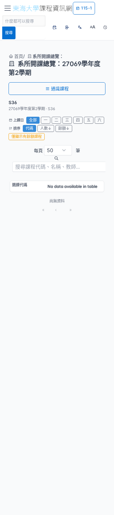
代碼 (29, 128)
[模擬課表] (54, 27)
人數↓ (45, 128)
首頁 (18, 56)
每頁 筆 (57, 150)
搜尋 (9, 32)
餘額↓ (63, 128)
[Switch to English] (79, 27)
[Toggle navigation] (8, 8)
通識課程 (60, 88)
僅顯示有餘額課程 (26, 136)
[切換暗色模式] (105, 27)
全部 (33, 120)
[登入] (67, 27)
